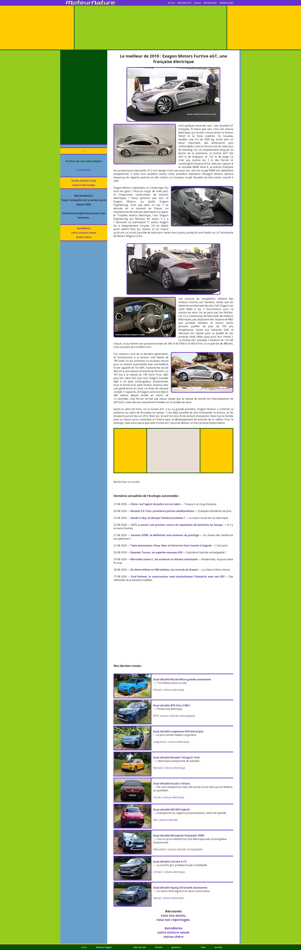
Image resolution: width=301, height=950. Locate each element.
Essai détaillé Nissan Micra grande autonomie (182, 679)
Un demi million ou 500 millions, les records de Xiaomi (164, 569)
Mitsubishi (159, 849)
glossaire (176, 947)
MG (155, 820)
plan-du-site (140, 947)
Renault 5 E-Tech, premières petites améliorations (162, 511)
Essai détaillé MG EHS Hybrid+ (171, 809)
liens (203, 947)
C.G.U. (84, 947)
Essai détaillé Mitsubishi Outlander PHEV (178, 835)
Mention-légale (104, 947)
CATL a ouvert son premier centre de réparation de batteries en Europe (177, 525)
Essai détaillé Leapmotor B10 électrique (178, 731)
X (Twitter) (84, 170)
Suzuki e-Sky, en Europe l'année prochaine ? (157, 518)
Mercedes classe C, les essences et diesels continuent (164, 559)
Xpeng (157, 898)
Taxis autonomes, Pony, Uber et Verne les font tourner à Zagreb (170, 545)
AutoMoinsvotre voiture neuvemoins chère (83, 233)
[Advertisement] (150, 28)
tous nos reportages (173, 920)
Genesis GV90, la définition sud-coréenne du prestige (165, 535)
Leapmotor (159, 742)
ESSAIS (197, 2)
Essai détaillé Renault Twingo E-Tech (176, 757)
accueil (218, 947)
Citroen (157, 872)
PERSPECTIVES (226, 2)
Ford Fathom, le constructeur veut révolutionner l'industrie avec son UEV (177, 576)
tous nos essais (173, 915)
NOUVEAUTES (184, 2)
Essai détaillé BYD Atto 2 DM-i (171, 705)
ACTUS (171, 2)
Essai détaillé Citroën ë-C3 (169, 861)
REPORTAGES (210, 2)
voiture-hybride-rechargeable (177, 715)
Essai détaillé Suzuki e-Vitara (171, 783)
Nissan (157, 689)
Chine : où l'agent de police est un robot (155, 504)
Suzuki (157, 797)
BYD (155, 715)
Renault (157, 768)
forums (158, 947)
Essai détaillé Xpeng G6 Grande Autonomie (180, 887)
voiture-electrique (173, 689)
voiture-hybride (168, 820)
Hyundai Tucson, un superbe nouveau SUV (156, 552)
